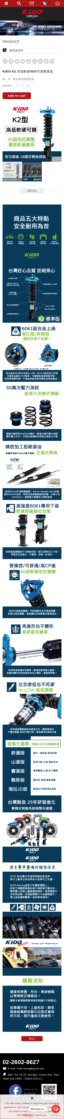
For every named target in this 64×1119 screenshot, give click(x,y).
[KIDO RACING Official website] (32, 14)
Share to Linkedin (28, 61)
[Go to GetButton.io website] (55, 1115)
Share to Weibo (40, 61)
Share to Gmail (52, 61)
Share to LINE (22, 61)
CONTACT (32, 3)
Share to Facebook (5, 61)
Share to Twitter (10, 61)
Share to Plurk (16, 61)
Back (32, 1038)
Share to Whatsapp (34, 61)
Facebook (23, 1091)
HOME (57, 3)
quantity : (8, 85)
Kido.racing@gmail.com (30, 1068)
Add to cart (17, 95)
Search (19, 3)
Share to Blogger (46, 61)
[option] (32, 132)
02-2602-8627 (21, 1062)
